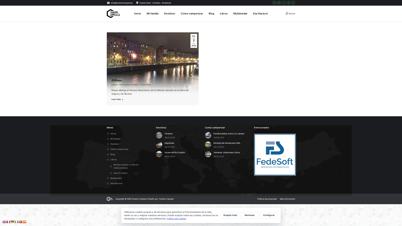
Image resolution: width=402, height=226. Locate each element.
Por (129, 84)
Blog (112, 154)
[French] (8, 221)
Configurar (269, 215)
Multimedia (116, 178)
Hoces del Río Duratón (175, 152)
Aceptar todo (230, 215)
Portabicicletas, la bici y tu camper (229, 133)
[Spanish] (25, 221)
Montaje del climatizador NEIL (227, 143)
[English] (4, 221)
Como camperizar (119, 149)
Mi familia (115, 139)
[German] (13, 221)
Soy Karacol (116, 183)
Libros (113, 159)
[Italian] (17, 221)
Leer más (116, 99)
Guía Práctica (120, 173)
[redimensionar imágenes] (159, 135)
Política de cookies (176, 218)
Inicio (113, 133)
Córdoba (169, 133)
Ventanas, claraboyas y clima (227, 152)
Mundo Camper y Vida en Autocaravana (126, 166)
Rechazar (250, 215)
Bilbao (116, 80)
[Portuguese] (21, 221)
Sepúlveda (169, 143)
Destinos (114, 144)
